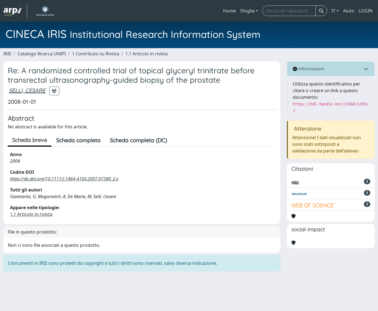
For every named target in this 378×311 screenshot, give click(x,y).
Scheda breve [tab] (29, 139)
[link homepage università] (45, 10)
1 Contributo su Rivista (95, 54)
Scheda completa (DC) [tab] (138, 140)
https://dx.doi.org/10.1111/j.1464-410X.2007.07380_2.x (64, 179)
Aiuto (348, 11)
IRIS (7, 54)
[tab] (176, 140)
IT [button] (333, 11)
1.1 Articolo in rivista (146, 54)
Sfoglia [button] (247, 11)
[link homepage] (15, 10)
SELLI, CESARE (27, 90)
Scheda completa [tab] (78, 140)
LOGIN (365, 11)
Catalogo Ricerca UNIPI (41, 54)
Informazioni (310, 68)
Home (229, 11)
